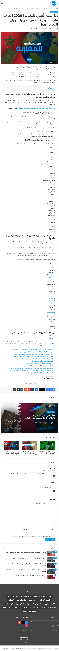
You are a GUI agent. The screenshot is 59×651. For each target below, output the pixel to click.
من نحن (26, 634)
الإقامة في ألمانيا (39, 596)
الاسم (53, 523)
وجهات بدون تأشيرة (48, 378)
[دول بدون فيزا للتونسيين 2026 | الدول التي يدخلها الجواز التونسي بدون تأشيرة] (11, 445)
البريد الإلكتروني (51, 529)
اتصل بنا (26, 642)
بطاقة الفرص (21, 600)
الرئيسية (55, 8)
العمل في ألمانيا (13, 596)
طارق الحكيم (54, 28)
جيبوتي (51, 277)
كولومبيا (51, 227)
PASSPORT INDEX (33, 116)
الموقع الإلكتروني (25, 529)
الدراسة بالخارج (26, 596)
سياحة (43, 607)
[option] (29, 418)
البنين (51, 159)
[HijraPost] (54, 3)
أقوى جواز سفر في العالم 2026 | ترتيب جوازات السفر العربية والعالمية (30, 453)
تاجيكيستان (50, 312)
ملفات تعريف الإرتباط (23, 639)
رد (54, 476)
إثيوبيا (51, 279)
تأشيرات (11, 600)
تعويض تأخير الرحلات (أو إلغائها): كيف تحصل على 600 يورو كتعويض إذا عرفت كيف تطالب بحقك (30, 352)
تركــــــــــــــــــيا (49, 157)
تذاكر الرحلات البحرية (34, 604)
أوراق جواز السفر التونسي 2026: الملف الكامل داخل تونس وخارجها (31, 575)
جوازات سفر (52, 607)
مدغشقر (51, 171)
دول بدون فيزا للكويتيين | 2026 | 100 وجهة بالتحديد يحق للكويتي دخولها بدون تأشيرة (40, 416)
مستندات (18, 607)
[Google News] (27, 383)
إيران (51, 303)
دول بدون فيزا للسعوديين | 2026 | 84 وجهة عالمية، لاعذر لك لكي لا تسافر (47, 453)
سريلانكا (51, 338)
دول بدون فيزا (49, 8)
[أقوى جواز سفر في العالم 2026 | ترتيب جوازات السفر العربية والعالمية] (29, 445)
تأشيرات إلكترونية (49, 604)
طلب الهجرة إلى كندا (31, 607)
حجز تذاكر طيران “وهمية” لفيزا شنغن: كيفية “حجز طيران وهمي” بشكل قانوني (34, 354)
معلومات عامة (7, 607)
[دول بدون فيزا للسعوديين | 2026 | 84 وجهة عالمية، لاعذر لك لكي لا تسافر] (47, 445)
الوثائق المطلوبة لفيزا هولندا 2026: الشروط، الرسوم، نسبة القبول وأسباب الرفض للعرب (26, 558)
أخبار (49, 596)
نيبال (51, 309)
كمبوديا (51, 298)
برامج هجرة (32, 600)
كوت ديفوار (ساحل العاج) (47, 164)
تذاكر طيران (20, 604)
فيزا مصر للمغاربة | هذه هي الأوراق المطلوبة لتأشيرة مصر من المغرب (36, 358)
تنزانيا (51, 295)
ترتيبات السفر (8, 604)
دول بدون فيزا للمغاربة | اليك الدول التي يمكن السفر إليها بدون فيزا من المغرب (36, 108)
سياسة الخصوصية (24, 637)
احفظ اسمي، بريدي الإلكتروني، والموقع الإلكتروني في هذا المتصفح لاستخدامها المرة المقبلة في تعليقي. (32, 536)
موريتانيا (51, 267)
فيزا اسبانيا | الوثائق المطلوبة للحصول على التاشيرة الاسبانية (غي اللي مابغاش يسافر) (32, 349)
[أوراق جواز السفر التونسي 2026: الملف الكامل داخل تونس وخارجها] (51, 577)
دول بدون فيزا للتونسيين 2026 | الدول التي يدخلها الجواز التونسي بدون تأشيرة (12, 453)
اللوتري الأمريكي (44, 600)
